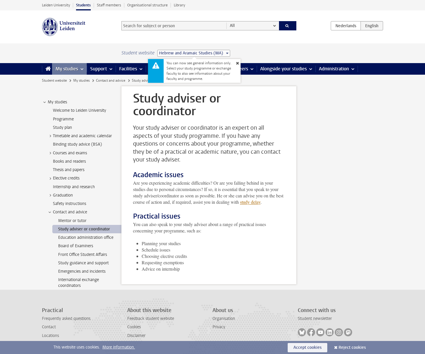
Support (98, 69)
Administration (334, 69)
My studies (67, 69)
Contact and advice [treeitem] (70, 212)
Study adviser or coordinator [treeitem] (84, 229)
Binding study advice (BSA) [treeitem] (77, 144)
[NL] (346, 25)
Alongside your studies (283, 69)
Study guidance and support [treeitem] (83, 263)
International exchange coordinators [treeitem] (78, 282)
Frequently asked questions (66, 318)
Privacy (218, 327)
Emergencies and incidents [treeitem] (82, 271)
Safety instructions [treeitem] (69, 203)
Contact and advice (110, 80)
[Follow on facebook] (311, 332)
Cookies (134, 327)
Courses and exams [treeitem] (70, 153)
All (232, 25)
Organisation (223, 318)
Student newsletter (315, 318)
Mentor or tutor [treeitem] (72, 220)
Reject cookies (352, 347)
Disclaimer (136, 335)
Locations (50, 335)
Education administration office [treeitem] (85, 237)
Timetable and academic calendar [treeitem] (82, 136)
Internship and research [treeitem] (74, 187)
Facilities (128, 69)
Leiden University (56, 5)
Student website (54, 80)
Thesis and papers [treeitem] (68, 170)
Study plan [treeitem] (62, 127)
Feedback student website (150, 318)
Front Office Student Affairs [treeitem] (82, 254)
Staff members (109, 5)
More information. (118, 347)
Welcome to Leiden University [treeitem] (79, 110)
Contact (49, 327)
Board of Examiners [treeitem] (75, 246)
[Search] (288, 25)
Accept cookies (307, 347)
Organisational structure (147, 5)
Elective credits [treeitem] (66, 178)
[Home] (47, 69)
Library (179, 5)
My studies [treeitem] (57, 102)
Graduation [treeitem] (63, 195)
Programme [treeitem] (63, 119)
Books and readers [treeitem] (69, 161)
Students (83, 5)
